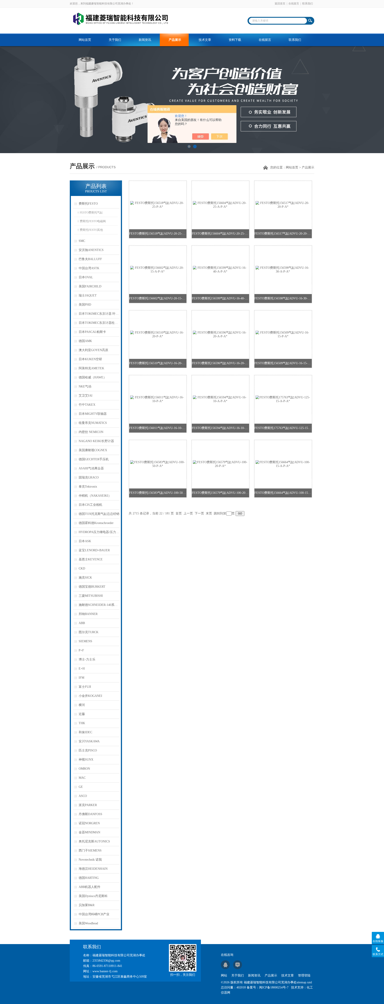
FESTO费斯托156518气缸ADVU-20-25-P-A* (157, 233)
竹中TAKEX (87, 404)
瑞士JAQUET (88, 295)
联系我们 (307, 3)
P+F (81, 650)
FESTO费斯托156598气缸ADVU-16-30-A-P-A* (283, 298)
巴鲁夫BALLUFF (90, 259)
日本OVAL (86, 277)
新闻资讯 (145, 40)
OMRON (84, 768)
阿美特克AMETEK (91, 368)
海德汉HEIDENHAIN (93, 868)
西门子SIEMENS (90, 850)
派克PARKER (88, 805)
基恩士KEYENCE (91, 559)
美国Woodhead (88, 923)
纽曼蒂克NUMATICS (93, 423)
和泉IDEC (85, 732)
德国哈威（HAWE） (92, 377)
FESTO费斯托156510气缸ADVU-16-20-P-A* (157, 363)
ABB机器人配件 (89, 887)
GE (81, 787)
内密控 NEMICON (91, 432)
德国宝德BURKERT (92, 586)
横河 (82, 705)
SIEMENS (85, 641)
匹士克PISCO (88, 750)
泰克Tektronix (88, 486)
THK (82, 723)
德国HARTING (89, 877)
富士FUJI (85, 686)
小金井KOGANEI (90, 696)
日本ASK (85, 541)
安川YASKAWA (89, 741)
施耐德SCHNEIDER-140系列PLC (99, 605)
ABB (82, 623)
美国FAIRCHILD (90, 286)
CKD (82, 568)
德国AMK (85, 341)
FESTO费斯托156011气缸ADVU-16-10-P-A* (157, 428)
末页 (209, 513)
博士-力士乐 (87, 659)
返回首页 (280, 3)
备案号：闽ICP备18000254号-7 (267, 987)
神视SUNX (86, 759)
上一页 (188, 513)
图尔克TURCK (88, 632)
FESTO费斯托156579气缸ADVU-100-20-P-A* (220, 492)
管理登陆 (304, 975)
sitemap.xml (304, 982)
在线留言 (293, 3)
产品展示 (175, 40)
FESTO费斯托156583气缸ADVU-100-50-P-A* (157, 492)
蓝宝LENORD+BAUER (94, 550)
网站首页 (85, 40)
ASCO (83, 796)
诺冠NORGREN (89, 823)
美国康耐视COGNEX (93, 450)
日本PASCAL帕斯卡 (92, 332)
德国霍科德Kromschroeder (96, 523)
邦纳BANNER (88, 614)
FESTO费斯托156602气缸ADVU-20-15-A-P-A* (157, 298)
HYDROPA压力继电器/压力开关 (99, 532)
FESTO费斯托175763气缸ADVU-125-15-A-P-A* (283, 428)
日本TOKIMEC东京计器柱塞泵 (99, 322)
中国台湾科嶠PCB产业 (94, 914)
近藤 (82, 714)
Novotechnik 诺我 (90, 859)
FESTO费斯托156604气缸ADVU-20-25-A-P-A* (220, 233)
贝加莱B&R (86, 905)
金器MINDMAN (89, 832)
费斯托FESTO (88, 203)
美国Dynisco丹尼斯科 (93, 896)
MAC (82, 777)
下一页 (199, 513)
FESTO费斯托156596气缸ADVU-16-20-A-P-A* (220, 363)
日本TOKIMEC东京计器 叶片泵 (99, 313)
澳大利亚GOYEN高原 (93, 350)
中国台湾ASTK (89, 268)
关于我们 (115, 40)
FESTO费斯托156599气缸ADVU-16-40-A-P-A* (220, 298)
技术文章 (205, 40)
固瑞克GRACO (89, 477)
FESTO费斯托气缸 (91, 212)
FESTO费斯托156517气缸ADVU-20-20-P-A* (283, 233)
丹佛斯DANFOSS (90, 814)
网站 (224, 975)
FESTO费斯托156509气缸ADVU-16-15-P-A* (283, 363)
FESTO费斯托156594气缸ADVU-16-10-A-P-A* (220, 428)
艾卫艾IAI (85, 395)
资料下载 (235, 40)
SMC (82, 241)
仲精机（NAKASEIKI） (95, 495)
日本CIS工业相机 (90, 504)
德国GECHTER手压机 (94, 459)
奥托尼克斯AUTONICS (94, 841)
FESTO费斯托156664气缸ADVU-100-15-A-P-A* (283, 492)
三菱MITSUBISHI (91, 595)
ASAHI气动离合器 (91, 468)
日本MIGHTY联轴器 (93, 413)
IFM (81, 677)
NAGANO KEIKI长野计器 (96, 441)
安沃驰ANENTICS (91, 250)
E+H (82, 668)
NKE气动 (85, 386)
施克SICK (85, 577)
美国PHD (85, 304)
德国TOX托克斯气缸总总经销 (99, 514)
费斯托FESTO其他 (91, 229)
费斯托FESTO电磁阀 (93, 221)
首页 (179, 513)
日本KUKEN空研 (90, 359)
